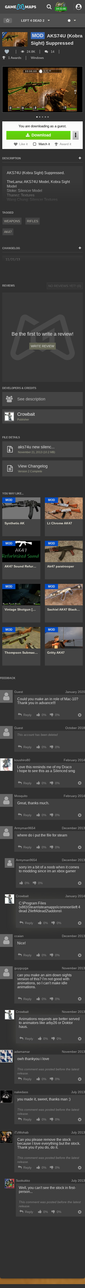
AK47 (8, 232)
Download (40, 135)
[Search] (49, 7)
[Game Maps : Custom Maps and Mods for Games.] (20, 6)
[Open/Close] (80, 158)
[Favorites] (7, 20)
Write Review (42, 346)
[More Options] (76, 135)
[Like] (6, 51)
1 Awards (14, 58)
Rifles (32, 221)
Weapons (12, 221)
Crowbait (26, 414)
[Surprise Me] (71, 20)
